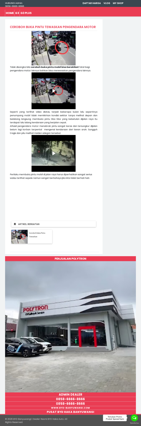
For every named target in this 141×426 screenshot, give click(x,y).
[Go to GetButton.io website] (134, 423)
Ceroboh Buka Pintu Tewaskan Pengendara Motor (37, 236)
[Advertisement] (53, 199)
